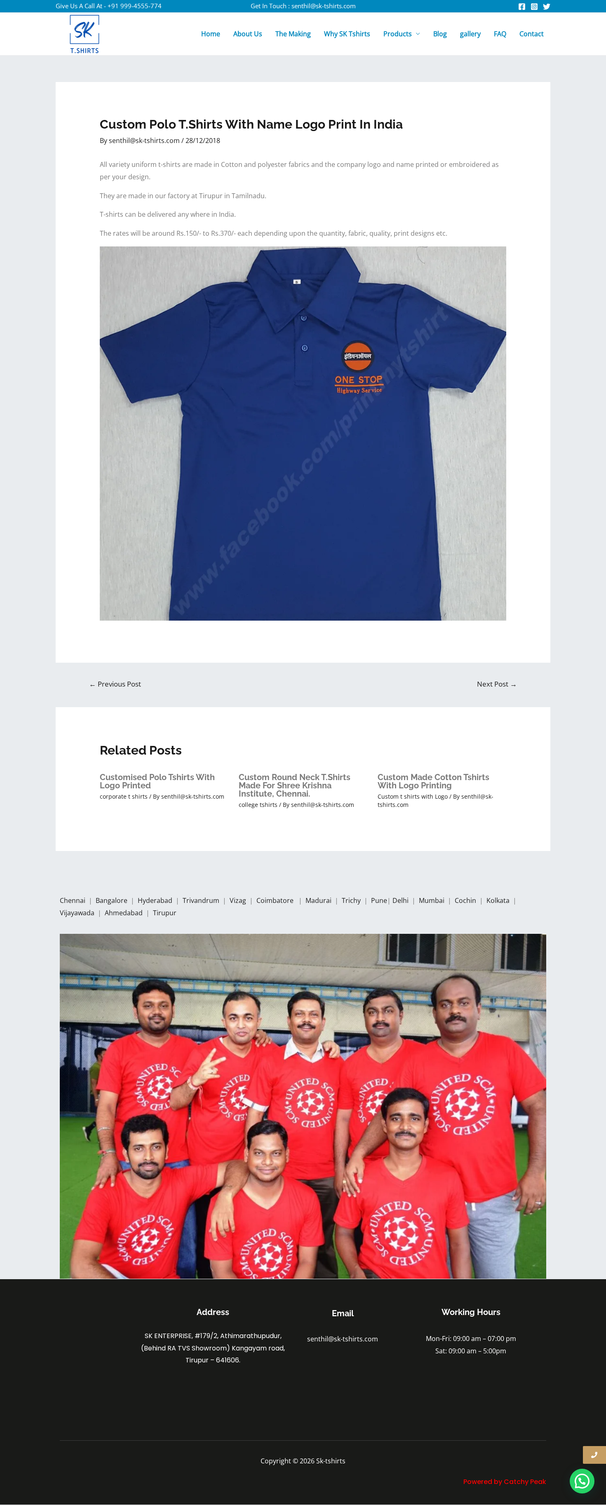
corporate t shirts (124, 796)
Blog (440, 33)
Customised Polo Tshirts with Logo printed (157, 781)
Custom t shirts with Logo (413, 796)
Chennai (72, 900)
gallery (470, 33)
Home (210, 33)
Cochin (466, 900)
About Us (247, 33)
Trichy (352, 900)
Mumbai (432, 900)
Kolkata (498, 900)
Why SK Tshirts (347, 33)
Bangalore (111, 900)
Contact (531, 33)
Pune (379, 900)
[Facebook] (522, 6)
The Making (293, 33)
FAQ (500, 33)
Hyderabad (156, 900)
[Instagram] (534, 6)
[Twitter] (546, 6)
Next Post (497, 684)
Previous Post (115, 684)
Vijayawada (78, 912)
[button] (582, 1481)
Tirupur (164, 912)
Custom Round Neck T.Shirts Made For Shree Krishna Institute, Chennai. (294, 785)
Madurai (319, 900)
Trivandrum (202, 900)
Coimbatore (276, 900)
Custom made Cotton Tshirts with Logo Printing (433, 781)
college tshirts (258, 805)
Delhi (401, 900)
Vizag (239, 900)
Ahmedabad (124, 912)
